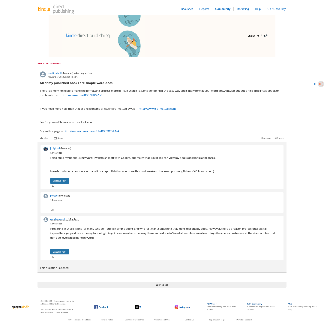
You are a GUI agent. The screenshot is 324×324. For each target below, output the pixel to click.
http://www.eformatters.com (157, 108)
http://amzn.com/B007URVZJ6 (82, 95)
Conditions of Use (162, 320)
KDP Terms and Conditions (79, 320)
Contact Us (189, 320)
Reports (204, 8)
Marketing (243, 8)
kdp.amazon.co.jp (217, 320)
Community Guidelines (134, 320)
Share (60, 137)
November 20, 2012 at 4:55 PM (63, 76)
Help (258, 8)
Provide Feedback (244, 320)
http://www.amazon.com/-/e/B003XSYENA (91, 131)
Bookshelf (187, 8)
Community (222, 8)
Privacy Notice (107, 320)
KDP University (276, 8)
